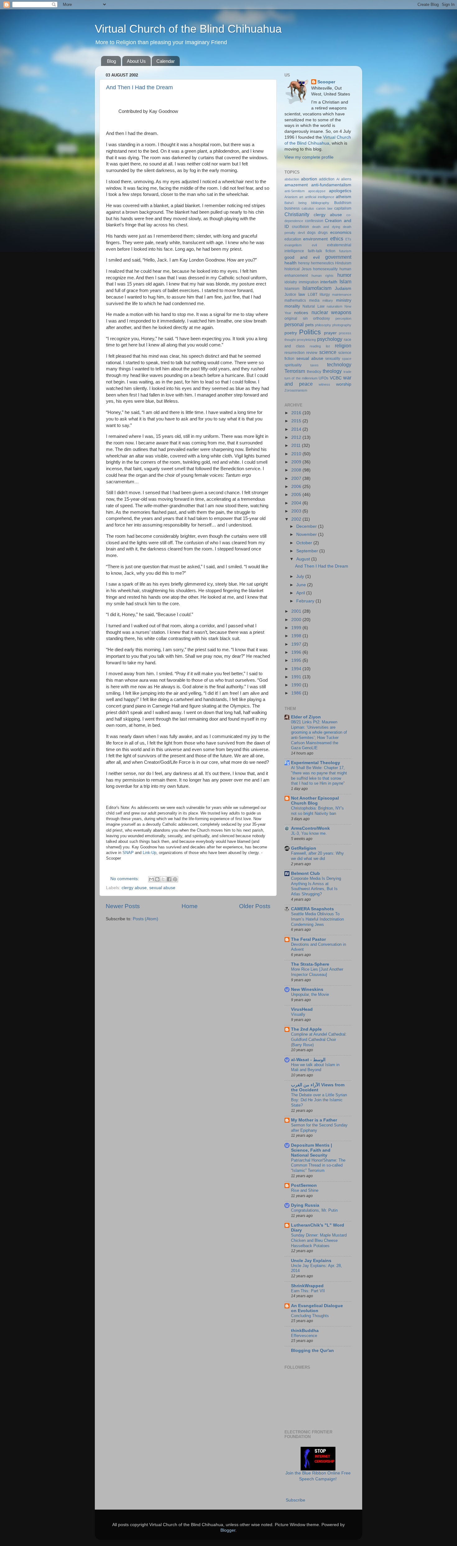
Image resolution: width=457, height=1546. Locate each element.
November (307, 534)
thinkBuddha (305, 1330)
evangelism (293, 245)
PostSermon (304, 1185)
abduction (291, 179)
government (338, 257)
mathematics (295, 300)
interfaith (328, 282)
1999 (296, 627)
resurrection (294, 353)
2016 (296, 413)
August (303, 559)
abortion (309, 179)
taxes (314, 365)
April (301, 593)
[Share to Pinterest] (175, 879)
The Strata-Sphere (310, 964)
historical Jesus (298, 269)
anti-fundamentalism (331, 185)
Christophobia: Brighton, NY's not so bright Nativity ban (317, 811)
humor (344, 275)
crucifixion (300, 227)
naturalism (334, 306)
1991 (296, 677)
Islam (345, 281)
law (301, 294)
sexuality (332, 358)
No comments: (125, 878)
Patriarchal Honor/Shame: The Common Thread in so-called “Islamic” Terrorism (318, 1165)
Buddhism (342, 203)
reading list (320, 346)
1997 (296, 644)
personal (294, 324)
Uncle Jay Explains (311, 1260)
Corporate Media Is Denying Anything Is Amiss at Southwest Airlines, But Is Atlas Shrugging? (316, 886)
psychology (329, 339)
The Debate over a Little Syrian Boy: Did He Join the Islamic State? (319, 1100)
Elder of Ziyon (306, 717)
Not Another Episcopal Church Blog (315, 800)
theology (332, 371)
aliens (346, 179)
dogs (311, 232)
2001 (296, 611)
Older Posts (254, 906)
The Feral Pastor (308, 939)
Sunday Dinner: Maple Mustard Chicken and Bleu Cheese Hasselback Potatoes (319, 1240)
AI (337, 179)
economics (340, 232)
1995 (296, 660)
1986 (296, 693)
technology (339, 364)
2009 (296, 462)
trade (347, 372)
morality (292, 306)
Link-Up (149, 852)
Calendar (165, 61)
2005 (296, 494)
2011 (296, 445)
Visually (298, 1014)
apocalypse (316, 191)
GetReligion (303, 848)
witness (324, 384)
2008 (296, 470)
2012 (296, 437)
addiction (327, 179)
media (314, 300)
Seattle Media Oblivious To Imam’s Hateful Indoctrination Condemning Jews (317, 919)
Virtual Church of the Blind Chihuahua (188, 28)
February (306, 601)
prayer (330, 333)
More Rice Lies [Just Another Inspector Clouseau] (317, 972)
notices (301, 312)
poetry (290, 333)
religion (343, 345)
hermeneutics (322, 263)
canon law (324, 208)
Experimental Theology (315, 762)
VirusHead (302, 1009)
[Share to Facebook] (169, 879)
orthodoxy (321, 318)
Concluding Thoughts (310, 1315)
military (327, 300)
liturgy (325, 294)
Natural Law (313, 306)
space (346, 358)
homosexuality (325, 269)
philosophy (323, 325)
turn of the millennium (300, 378)
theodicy (314, 371)
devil (301, 232)
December (307, 526)
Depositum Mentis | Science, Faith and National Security (311, 1150)
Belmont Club (305, 873)
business (292, 208)
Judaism (343, 288)
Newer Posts (123, 906)
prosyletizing (306, 339)
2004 (296, 503)
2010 (296, 454)
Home (190, 906)
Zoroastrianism (295, 390)
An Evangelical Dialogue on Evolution (317, 1308)
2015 (296, 421)
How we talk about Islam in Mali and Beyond (315, 1067)
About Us (136, 61)
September (307, 551)
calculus (308, 208)
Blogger (227, 1530)
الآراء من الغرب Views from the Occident (317, 1087)
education (292, 239)
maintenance (341, 294)
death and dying (326, 227)
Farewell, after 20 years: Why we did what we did (317, 856)
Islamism (291, 288)
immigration (309, 282)
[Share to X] (163, 879)
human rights (323, 275)
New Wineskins (307, 989)
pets (309, 325)
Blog (111, 61)
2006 (296, 486)
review (311, 353)
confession (314, 221)
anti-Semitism (294, 191)
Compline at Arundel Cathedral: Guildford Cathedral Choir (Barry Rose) (319, 1039)
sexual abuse (162, 887)
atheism (343, 196)
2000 (296, 619)
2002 (296, 519)
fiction (330, 251)
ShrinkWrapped (307, 1286)
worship (343, 384)
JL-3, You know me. (309, 833)
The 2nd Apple (306, 1029)
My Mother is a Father (314, 1120)
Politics (310, 332)
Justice (290, 294)
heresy (304, 263)
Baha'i (288, 203)
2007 (296, 478)
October (304, 543)
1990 (296, 685)
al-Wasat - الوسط (308, 1059)
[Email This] (151, 879)
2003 (296, 511)
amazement (296, 185)
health (290, 263)
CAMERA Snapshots (312, 909)
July (300, 576)
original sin (296, 318)
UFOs (323, 378)
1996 (296, 652)
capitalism (342, 208)
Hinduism (343, 263)
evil (314, 245)
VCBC (336, 378)
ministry (343, 300)
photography (341, 325)
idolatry (290, 282)
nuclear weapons (331, 312)
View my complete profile (309, 157)
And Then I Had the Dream (139, 87)
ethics (336, 238)
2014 (296, 429)
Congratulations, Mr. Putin (314, 1210)
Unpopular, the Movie (310, 994)
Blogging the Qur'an (312, 1350)
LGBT (312, 294)
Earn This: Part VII (308, 1290)
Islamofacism (316, 288)
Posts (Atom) (145, 919)
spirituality (293, 365)
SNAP (128, 852)
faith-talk (315, 251)
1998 (296, 636)
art (301, 197)
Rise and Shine (304, 1190)
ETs (348, 239)
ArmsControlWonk (310, 828)
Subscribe (295, 1500)
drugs (323, 232)
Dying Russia (305, 1205)
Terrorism (294, 371)
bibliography (320, 203)
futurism (345, 251)
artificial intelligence (319, 197)
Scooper (326, 82)
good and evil (302, 257)
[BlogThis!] (157, 879)
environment (315, 239)
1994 (296, 668)
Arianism (291, 197)
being (302, 203)
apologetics (340, 190)
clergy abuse (134, 887)
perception (343, 318)
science (327, 352)
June (301, 585)
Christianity (296, 214)
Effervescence (304, 1335)
